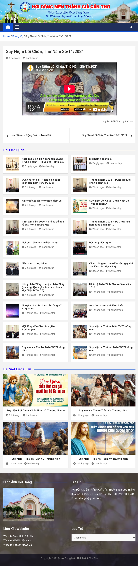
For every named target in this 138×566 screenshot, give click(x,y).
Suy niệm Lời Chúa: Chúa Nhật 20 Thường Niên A (36, 410)
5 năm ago (14, 58)
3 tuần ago (98, 271)
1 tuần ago (30, 187)
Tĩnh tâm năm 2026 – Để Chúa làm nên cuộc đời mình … (109, 223)
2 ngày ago (98, 163)
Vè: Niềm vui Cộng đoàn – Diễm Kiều (32, 135)
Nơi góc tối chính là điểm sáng (40, 242)
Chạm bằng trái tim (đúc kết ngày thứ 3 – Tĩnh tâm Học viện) (111, 265)
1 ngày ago (31, 166)
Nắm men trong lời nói (35, 263)
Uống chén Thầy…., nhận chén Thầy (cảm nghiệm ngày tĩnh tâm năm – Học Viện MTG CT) (43, 287)
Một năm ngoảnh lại (100, 158)
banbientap (32, 58)
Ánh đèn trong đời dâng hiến (106, 305)
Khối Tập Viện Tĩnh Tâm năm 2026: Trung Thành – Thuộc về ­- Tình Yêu (43, 160)
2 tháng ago (98, 354)
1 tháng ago (98, 292)
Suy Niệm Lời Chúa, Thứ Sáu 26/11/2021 (104, 135)
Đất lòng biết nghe (100, 242)
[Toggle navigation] (17, 27)
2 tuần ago (98, 187)
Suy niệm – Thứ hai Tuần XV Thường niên (103, 458)
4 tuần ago (30, 295)
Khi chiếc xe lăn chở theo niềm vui (42, 200)
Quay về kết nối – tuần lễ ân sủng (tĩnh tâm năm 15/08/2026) (41, 181)
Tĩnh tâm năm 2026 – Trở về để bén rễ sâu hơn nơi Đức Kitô (43, 223)
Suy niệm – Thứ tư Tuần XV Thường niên (103, 410)
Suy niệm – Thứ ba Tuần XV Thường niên (35, 458)
